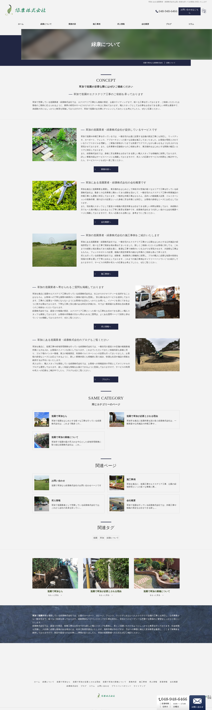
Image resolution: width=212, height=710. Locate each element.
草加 (102, 538)
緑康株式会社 (72, 686)
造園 (95, 538)
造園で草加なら (63, 682)
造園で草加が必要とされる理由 (86, 682)
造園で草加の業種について (114, 682)
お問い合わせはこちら (190, 11)
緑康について (113, 538)
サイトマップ (140, 686)
